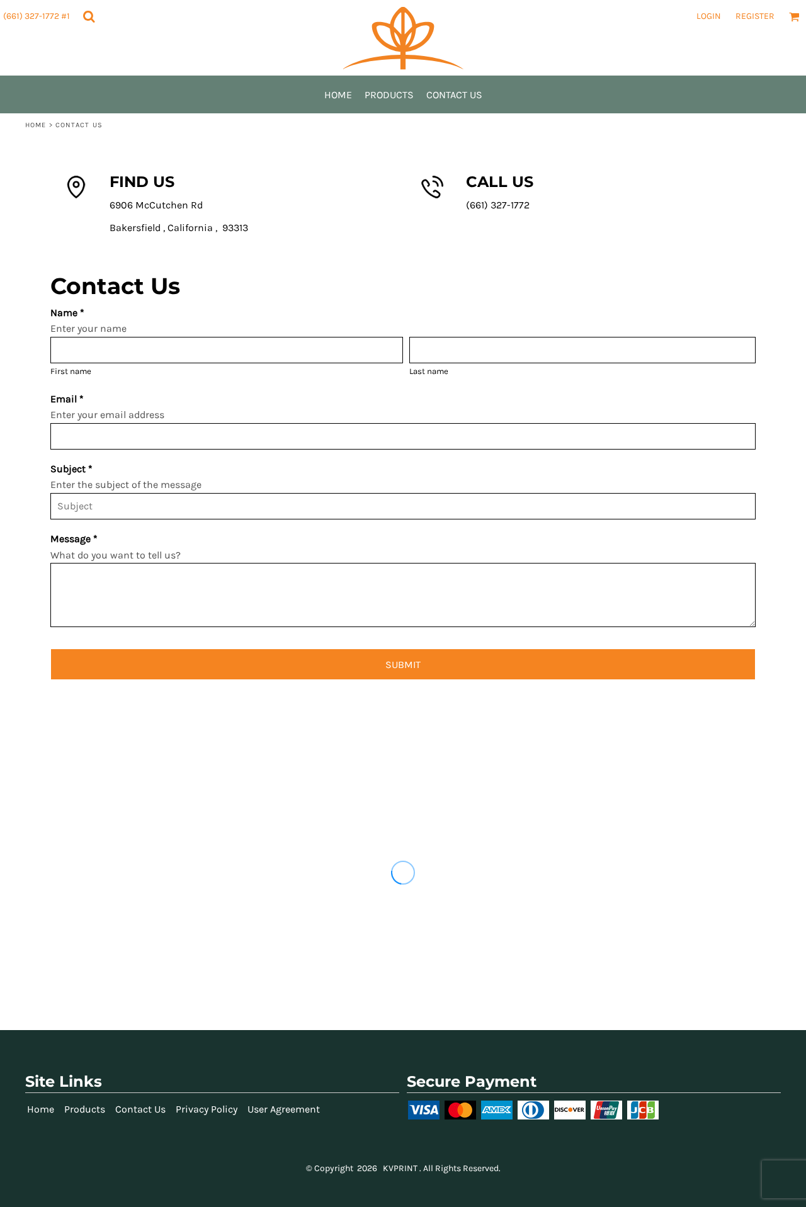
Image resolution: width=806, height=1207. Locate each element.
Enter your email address (107, 415)
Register (755, 16)
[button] (88, 16)
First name (70, 371)
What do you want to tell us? (115, 555)
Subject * (71, 469)
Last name (428, 371)
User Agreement (283, 1109)
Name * (67, 313)
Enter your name (88, 328)
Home (35, 125)
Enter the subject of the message (126, 484)
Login (708, 16)
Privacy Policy (206, 1109)
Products (84, 1109)
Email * (67, 399)
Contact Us (140, 1109)
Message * (74, 539)
